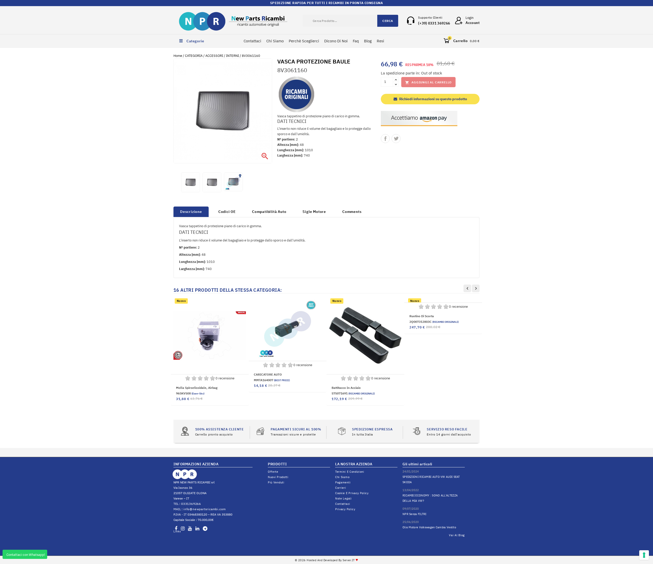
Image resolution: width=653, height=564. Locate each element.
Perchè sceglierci (304, 41)
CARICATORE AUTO (268, 374)
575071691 (353, 393)
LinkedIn (177, 531)
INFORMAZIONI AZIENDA (195, 464)
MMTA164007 (272, 380)
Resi (380, 41)
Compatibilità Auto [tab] (269, 211)
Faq (356, 41)
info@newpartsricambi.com (204, 509)
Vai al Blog (457, 535)
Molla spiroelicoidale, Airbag (197, 388)
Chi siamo (342, 477)
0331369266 (191, 504)
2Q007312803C (434, 322)
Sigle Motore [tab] (314, 211)
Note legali (343, 498)
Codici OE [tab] (227, 211)
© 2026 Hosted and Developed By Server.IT (326, 560)
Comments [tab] (351, 211)
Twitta (396, 138)
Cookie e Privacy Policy (352, 493)
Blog (368, 41)
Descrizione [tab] (191, 211)
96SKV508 (190, 393)
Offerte (273, 471)
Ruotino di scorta (421, 316)
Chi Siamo (275, 41)
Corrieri (340, 488)
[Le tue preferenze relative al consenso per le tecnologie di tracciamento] (644, 555)
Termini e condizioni (349, 471)
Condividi (385, 138)
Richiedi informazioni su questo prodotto (432, 99)
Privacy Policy (345, 509)
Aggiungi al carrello (428, 82)
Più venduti (276, 482)
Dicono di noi (336, 41)
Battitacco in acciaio (346, 388)
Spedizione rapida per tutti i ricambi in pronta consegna (326, 3)
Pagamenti (342, 482)
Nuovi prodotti (278, 477)
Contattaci (252, 41)
